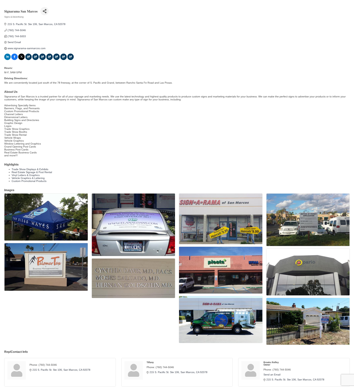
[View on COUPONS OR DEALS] (63, 59)
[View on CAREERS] (56, 59)
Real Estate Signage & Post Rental (32, 172)
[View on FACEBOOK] (14, 59)
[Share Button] (44, 11)
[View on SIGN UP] (49, 59)
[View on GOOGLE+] (28, 59)
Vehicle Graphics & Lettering (28, 178)
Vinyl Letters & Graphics (26, 175)
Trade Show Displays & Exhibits (30, 169)
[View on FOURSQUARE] (35, 59)
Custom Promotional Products (29, 181)
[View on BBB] (70, 59)
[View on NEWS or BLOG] (42, 59)
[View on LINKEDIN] (7, 59)
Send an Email (271, 374)
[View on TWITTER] (21, 59)
